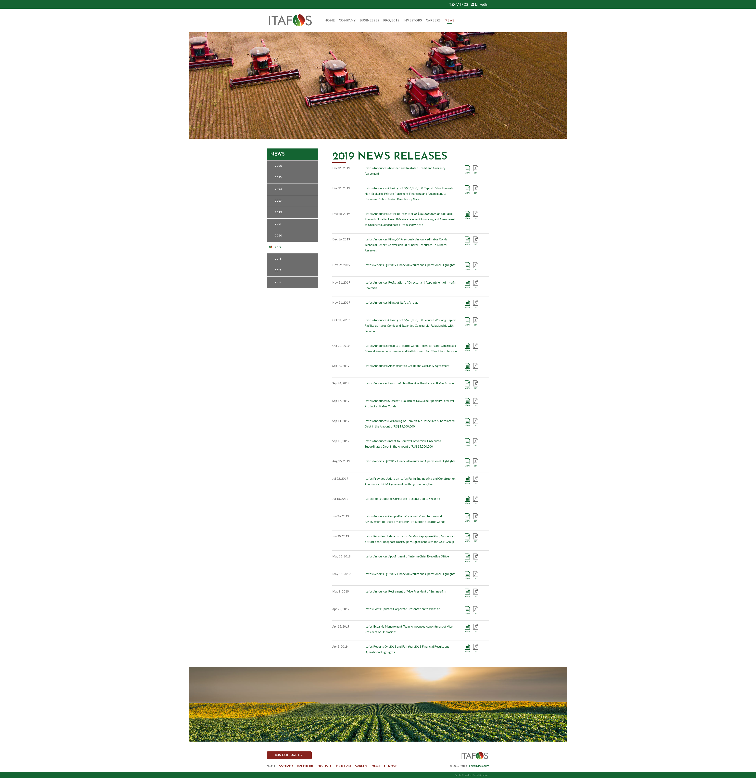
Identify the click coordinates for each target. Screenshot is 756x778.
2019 (278, 247)
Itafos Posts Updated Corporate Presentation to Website (402, 498)
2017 (278, 270)
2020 (278, 235)
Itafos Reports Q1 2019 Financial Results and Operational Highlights (410, 574)
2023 (278, 200)
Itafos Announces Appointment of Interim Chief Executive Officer (407, 556)
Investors (412, 20)
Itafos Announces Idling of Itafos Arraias (391, 302)
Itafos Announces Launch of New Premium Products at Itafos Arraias (409, 383)
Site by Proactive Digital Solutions (472, 774)
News (449, 20)
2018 (278, 259)
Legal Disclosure (479, 765)
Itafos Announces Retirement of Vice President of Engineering (405, 591)
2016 (278, 282)
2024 (278, 189)
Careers (433, 20)
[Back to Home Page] (290, 20)
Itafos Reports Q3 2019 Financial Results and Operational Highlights (410, 265)
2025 (278, 177)
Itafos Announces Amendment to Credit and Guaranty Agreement (407, 365)
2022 (278, 212)
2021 (278, 224)
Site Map (390, 765)
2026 (278, 166)
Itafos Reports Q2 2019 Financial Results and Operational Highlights (410, 461)
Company (347, 20)
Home (329, 20)
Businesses (369, 20)
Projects (391, 20)
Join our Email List (289, 755)
